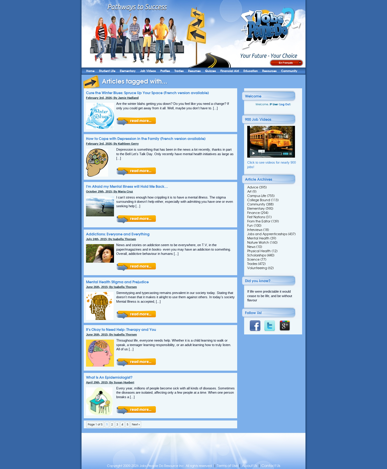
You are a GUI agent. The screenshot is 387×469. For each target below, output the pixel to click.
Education (250, 71)
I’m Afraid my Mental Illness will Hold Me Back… (127, 186)
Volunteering (257, 268)
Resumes (194, 71)
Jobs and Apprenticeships (267, 234)
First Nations (256, 217)
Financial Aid (229, 71)
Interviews (254, 230)
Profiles (165, 71)
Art (249, 192)
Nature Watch (258, 243)
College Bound (258, 200)
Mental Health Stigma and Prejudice (117, 282)
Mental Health (258, 238)
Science (253, 260)
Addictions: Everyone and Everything (118, 234)
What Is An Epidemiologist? (109, 377)
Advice (252, 187)
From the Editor (258, 221)
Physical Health (259, 251)
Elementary (128, 71)
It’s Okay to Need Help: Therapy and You (121, 329)
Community (289, 71)
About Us (249, 466)
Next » (136, 424)
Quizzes (210, 71)
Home (90, 71)
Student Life (107, 71)
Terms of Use (227, 466)
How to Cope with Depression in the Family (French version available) (146, 138)
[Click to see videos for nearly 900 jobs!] (271, 156)
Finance (253, 213)
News (251, 247)
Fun (250, 226)
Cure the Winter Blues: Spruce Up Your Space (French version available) (147, 93)
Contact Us (270, 466)
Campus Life (256, 196)
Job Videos (148, 71)
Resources (269, 71)
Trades (179, 71)
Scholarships (256, 255)
